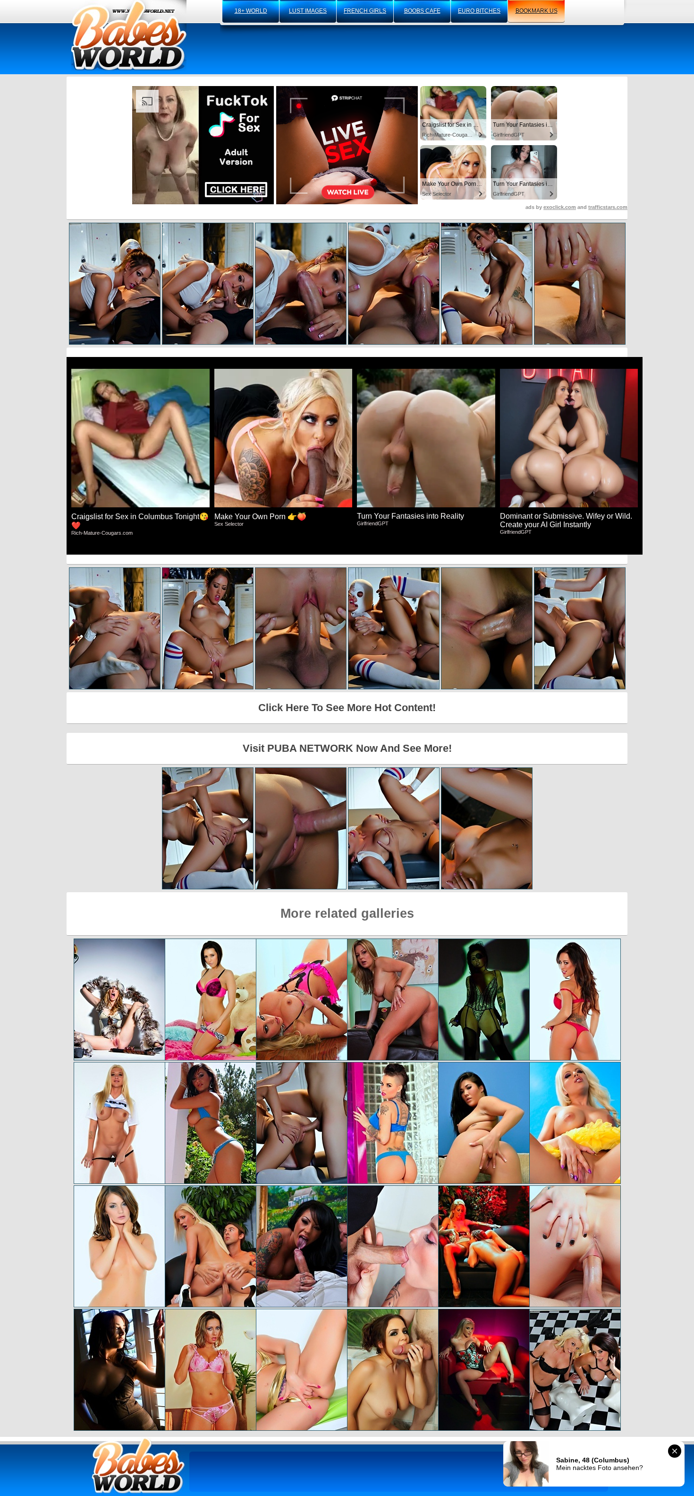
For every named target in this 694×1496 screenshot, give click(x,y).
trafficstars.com (607, 207)
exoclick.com (559, 207)
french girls (365, 11)
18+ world (251, 11)
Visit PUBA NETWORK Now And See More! (347, 748)
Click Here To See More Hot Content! (347, 707)
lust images (308, 11)
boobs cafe (422, 11)
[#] (138, 1465)
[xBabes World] (128, 35)
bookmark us (537, 11)
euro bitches (479, 11)
